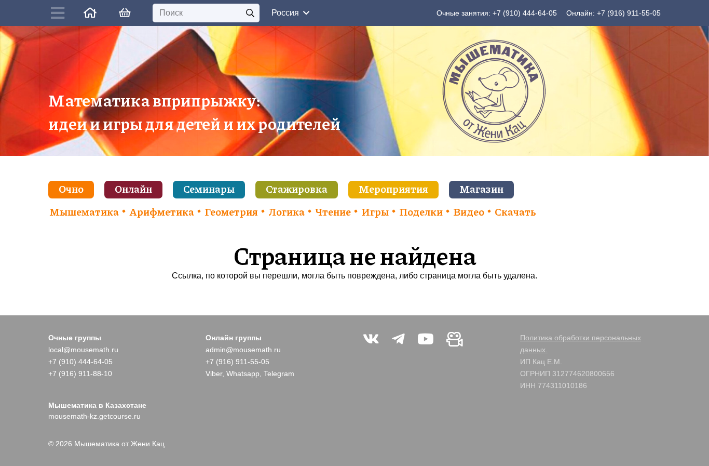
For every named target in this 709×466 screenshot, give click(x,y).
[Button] (60, 13)
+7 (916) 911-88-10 (80, 373)
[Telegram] (398, 339)
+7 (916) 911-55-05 (629, 13)
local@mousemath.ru (83, 349)
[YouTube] (425, 339)
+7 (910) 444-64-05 (525, 13)
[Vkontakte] (371, 339)
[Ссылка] (90, 12)
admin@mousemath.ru (243, 349)
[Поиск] (250, 13)
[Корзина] (124, 13)
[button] (290, 13)
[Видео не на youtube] (454, 339)
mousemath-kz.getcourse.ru (94, 416)
